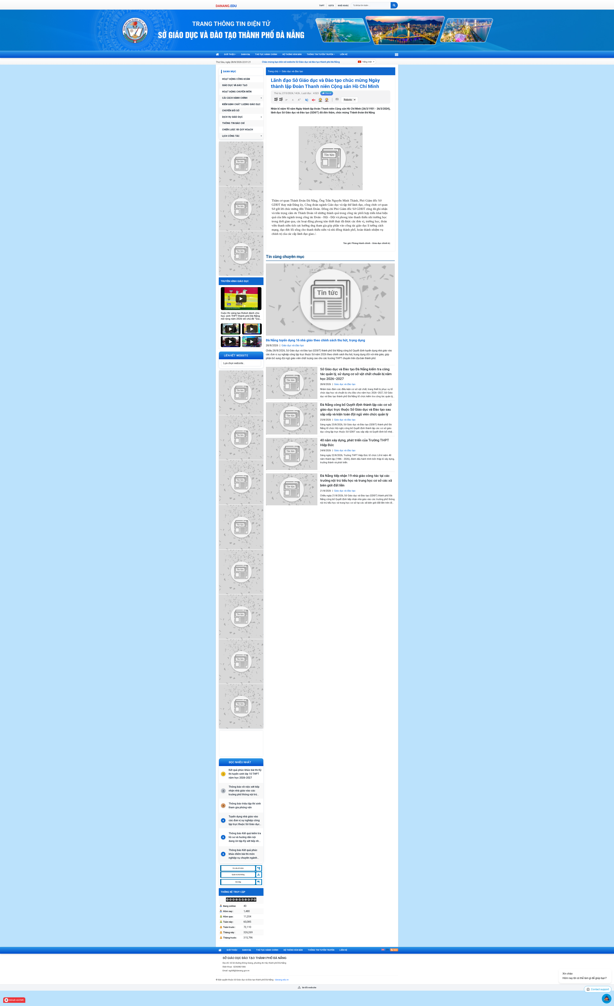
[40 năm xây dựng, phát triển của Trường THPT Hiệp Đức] (291, 454)
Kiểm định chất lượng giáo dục (241, 104)
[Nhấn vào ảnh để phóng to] (331, 158)
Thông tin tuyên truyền (320, 54)
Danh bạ (245, 54)
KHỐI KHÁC (343, 5)
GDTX (331, 5)
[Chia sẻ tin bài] (326, 93)
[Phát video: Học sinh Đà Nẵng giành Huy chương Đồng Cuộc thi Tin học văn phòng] (230, 328)
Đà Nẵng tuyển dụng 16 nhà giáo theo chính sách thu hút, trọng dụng (315, 340)
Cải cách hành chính (234, 98)
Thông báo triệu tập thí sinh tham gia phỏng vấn (245, 805)
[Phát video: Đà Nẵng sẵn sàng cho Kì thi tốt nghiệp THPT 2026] (230, 341)
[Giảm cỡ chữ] (286, 99)
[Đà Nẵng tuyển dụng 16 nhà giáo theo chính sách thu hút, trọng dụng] (330, 299)
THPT (321, 5)
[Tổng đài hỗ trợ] (241, 571)
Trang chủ (273, 71)
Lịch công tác (231, 136)
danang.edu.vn (282, 979)
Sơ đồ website (309, 987)
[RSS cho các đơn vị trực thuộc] (394, 949)
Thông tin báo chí (233, 123)
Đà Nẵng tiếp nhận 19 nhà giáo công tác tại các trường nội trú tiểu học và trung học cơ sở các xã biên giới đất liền (356, 480)
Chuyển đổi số (230, 110)
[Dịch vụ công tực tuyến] (241, 252)
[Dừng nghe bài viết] (313, 100)
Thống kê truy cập (233, 892)
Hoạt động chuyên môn (237, 91)
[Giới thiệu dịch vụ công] (241, 437)
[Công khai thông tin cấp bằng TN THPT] (241, 163)
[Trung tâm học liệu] (241, 705)
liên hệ (343, 54)
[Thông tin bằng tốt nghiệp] (241, 616)
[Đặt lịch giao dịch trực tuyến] (241, 392)
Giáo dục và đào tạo (234, 85)
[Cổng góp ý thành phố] (241, 481)
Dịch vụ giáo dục (232, 117)
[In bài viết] (337, 99)
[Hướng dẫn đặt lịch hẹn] (241, 208)
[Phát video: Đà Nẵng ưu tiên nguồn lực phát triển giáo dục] (252, 328)
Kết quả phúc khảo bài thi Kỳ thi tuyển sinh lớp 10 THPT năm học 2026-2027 (245, 773)
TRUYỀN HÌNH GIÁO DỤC (235, 281)
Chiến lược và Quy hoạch (237, 129)
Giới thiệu (229, 54)
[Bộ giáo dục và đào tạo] (241, 661)
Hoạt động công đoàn (236, 79)
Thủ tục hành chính (266, 54)
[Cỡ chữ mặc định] (292, 99)
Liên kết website (236, 355)
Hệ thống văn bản (292, 54)
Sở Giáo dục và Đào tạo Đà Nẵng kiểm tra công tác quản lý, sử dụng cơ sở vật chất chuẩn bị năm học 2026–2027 (356, 374)
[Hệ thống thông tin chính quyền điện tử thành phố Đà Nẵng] (241, 526)
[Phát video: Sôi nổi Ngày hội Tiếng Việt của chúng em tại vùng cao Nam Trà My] (252, 341)
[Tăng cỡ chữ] (299, 99)
